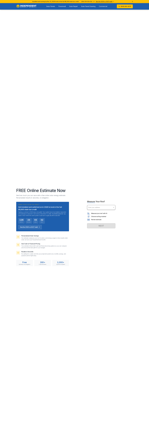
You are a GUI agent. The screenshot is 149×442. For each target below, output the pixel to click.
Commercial (103, 6)
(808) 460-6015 (126, 6)
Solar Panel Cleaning (88, 6)
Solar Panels (50, 6)
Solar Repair (73, 6)
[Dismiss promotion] (132, 2)
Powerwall (62, 6)
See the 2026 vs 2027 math (29, 227)
